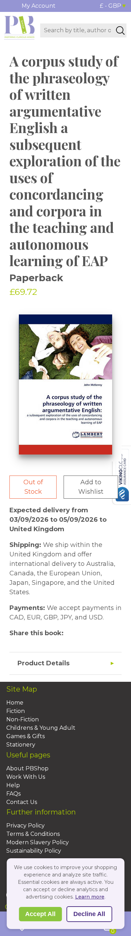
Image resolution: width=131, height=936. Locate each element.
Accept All (40, 913)
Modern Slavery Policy (37, 842)
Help (13, 785)
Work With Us (25, 777)
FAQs (13, 793)
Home (14, 702)
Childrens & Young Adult (40, 727)
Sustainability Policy (33, 850)
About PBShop (27, 768)
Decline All (89, 913)
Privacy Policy (25, 825)
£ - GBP (110, 5)
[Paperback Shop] (19, 27)
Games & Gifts (25, 736)
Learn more (89, 897)
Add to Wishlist (90, 486)
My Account (39, 5)
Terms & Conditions (33, 834)
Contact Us (21, 802)
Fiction (15, 711)
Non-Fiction (22, 719)
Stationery (20, 744)
